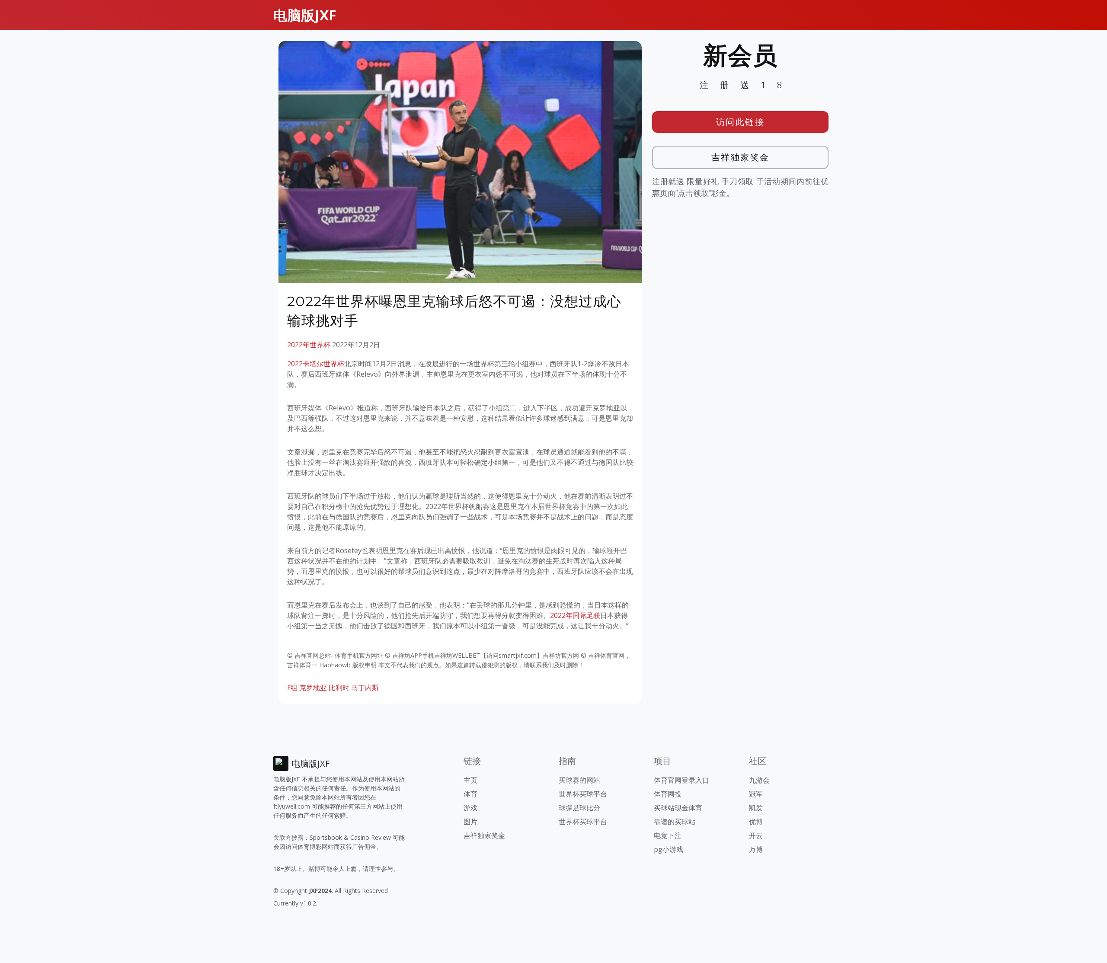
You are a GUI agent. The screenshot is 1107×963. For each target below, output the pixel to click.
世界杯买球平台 (583, 794)
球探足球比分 (579, 808)
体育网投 (667, 794)
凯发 (756, 808)
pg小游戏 (668, 849)
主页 (470, 780)
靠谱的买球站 (674, 821)
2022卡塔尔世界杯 (315, 363)
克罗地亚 (313, 687)
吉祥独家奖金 (740, 157)
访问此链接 (740, 122)
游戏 (470, 808)
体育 (470, 794)
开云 (756, 835)
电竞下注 (667, 835)
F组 (292, 687)
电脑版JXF (304, 15)
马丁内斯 (365, 687)
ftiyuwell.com (291, 806)
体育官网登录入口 (681, 780)
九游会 (759, 780)
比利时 (339, 687)
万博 (756, 849)
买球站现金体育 (678, 808)
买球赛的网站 (579, 780)
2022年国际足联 (575, 615)
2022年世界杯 (308, 344)
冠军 (756, 794)
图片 (470, 821)
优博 (756, 821)
